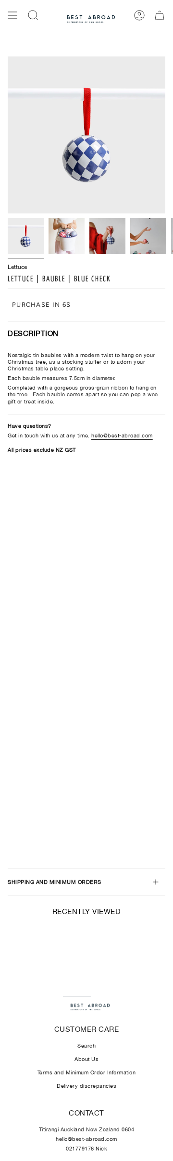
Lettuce (17, 267)
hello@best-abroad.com (122, 435)
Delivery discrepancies (86, 1086)
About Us (86, 1059)
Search (86, 1046)
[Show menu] (12, 15)
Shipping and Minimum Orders (54, 882)
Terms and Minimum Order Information (86, 1072)
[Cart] (159, 15)
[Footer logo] (86, 1004)
